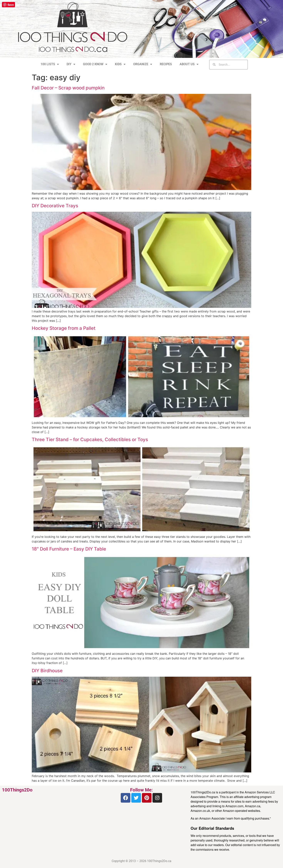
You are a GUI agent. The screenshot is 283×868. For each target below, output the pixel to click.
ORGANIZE (140, 64)
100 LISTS (48, 64)
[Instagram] (157, 798)
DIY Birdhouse (47, 670)
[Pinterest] (147, 798)
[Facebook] (125, 798)
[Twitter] (136, 798)
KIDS (118, 64)
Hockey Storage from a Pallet (63, 328)
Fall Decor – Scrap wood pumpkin (68, 88)
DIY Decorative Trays (55, 205)
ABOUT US (187, 64)
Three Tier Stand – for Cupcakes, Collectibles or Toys (90, 439)
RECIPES (166, 64)
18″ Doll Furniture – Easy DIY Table (69, 549)
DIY (69, 64)
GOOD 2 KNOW (93, 64)
